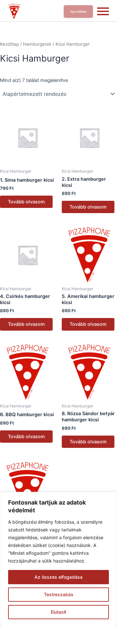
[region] (58, 559)
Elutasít (58, 612)
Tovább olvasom (26, 202)
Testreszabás (58, 594)
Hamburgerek (37, 44)
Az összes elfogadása (58, 577)
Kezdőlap (9, 44)
